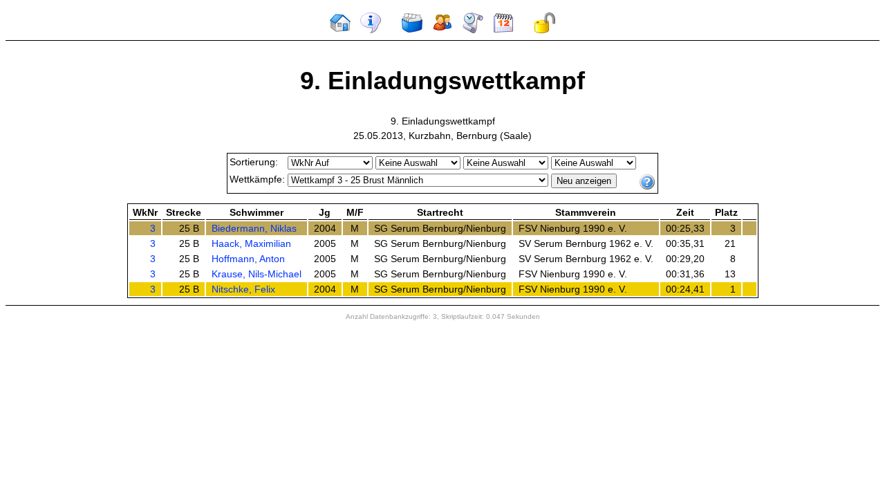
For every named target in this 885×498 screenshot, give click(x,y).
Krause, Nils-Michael (256, 273)
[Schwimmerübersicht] (442, 30)
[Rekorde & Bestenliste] (473, 30)
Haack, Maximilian (251, 243)
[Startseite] (340, 30)
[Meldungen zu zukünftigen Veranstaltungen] (503, 30)
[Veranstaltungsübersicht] (412, 30)
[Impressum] (371, 30)
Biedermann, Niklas (254, 228)
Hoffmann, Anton (248, 258)
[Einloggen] (545, 30)
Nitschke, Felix (243, 289)
